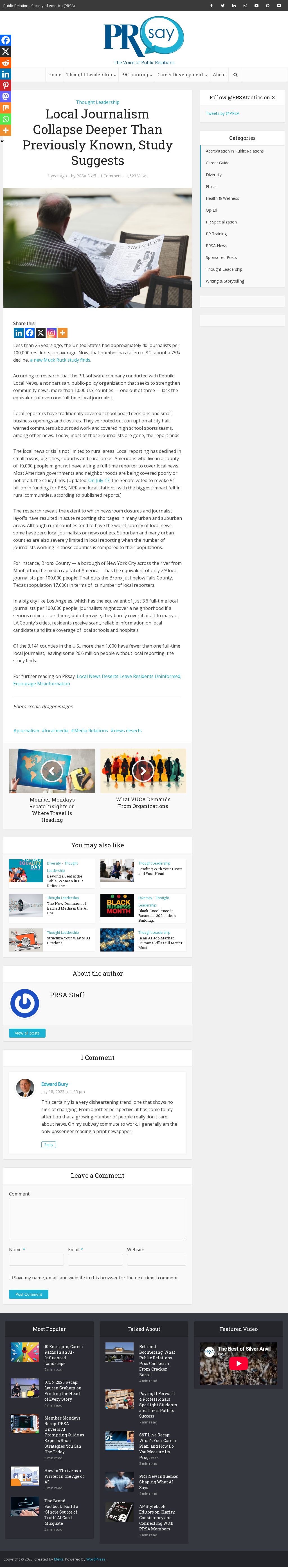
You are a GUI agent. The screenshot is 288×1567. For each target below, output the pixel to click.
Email (75, 1249)
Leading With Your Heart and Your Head (160, 871)
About (219, 74)
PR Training (134, 74)
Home (54, 74)
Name (17, 1249)
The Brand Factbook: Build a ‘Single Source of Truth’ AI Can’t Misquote (61, 1512)
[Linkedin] (19, 333)
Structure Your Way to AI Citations (68, 940)
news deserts (128, 730)
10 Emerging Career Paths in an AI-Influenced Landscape (64, 1355)
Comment (19, 1194)
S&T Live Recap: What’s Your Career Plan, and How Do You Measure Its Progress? (158, 1446)
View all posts (27, 1033)
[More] (63, 333)
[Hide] (2, 141)
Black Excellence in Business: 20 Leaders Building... (157, 915)
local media (56, 730)
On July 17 (98, 480)
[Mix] (5, 107)
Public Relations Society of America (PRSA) (39, 5)
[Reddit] (5, 62)
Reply (48, 1144)
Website (135, 1249)
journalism (28, 730)
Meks (58, 1559)
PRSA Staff (86, 175)
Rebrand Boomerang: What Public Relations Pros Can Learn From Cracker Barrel (157, 1360)
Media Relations (91, 730)
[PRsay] (144, 36)
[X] (41, 333)
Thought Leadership (89, 74)
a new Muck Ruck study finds (60, 360)
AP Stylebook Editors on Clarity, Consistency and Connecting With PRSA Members (157, 1518)
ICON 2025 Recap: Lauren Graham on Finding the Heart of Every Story (63, 1391)
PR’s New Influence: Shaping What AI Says (158, 1482)
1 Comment (111, 175)
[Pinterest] (5, 85)
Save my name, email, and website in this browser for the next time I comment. (96, 1278)
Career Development (180, 74)
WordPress (95, 1559)
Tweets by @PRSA (222, 113)
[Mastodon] (5, 96)
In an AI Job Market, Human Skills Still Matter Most (160, 942)
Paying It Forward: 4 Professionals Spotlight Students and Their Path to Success (158, 1405)
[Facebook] (30, 333)
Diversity (54, 863)
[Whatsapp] (5, 119)
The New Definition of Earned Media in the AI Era (67, 908)
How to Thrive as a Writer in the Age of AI (64, 1476)
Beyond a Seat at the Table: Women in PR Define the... (65, 881)
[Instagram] (52, 333)
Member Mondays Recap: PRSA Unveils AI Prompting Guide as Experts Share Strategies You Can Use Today (64, 1434)
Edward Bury (54, 1084)
